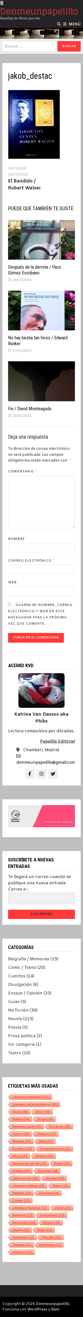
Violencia (22, 1252)
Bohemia (22, 1215)
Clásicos (46, 1134)
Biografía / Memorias (28, 959)
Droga (45, 1119)
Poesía (14, 1027)
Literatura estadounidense (35, 1104)
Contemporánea (55, 1148)
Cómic (63, 1208)
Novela (15, 1019)
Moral (20, 1156)
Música (51, 1222)
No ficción (18, 1010)
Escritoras (60, 1126)
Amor (43, 1111)
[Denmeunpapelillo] (41, 33)
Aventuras (23, 1237)
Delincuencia (25, 1178)
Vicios (20, 1111)
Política (21, 1171)
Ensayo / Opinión (25, 993)
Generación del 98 (29, 1163)
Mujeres (21, 1141)
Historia (44, 1156)
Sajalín (20, 1230)
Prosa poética (22, 1036)
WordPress (37, 1309)
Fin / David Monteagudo (29, 408)
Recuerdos (23, 1222)
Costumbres (52, 1215)
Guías (14, 1002)
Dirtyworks (50, 1245)
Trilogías (22, 1245)
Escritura (22, 1148)
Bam (55, 1309)
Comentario (22, 471)
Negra (62, 1163)
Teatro (14, 1053)
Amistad (55, 1178)
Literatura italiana (28, 1185)
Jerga (44, 1230)
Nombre (17, 539)
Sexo (46, 1141)
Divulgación (20, 985)
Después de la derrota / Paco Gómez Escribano (34, 270)
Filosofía (51, 1237)
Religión (21, 1193)
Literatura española (31, 1097)
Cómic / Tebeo (22, 967)
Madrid (21, 1119)
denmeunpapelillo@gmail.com (46, 762)
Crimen (21, 1200)
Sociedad (48, 1171)
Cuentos (16, 976)
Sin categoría (21, 1044)
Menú (75, 24)
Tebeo (60, 1185)
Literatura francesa (29, 1208)
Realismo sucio (27, 1126)
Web (12, 582)
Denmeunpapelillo (39, 11)
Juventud (49, 1193)
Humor (20, 1134)
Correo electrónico (31, 561)
